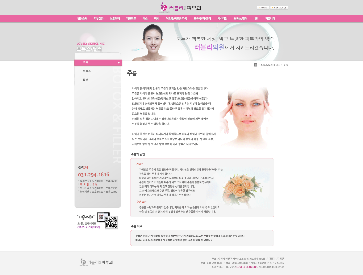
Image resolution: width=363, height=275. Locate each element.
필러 (85, 79)
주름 (85, 62)
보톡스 (87, 70)
